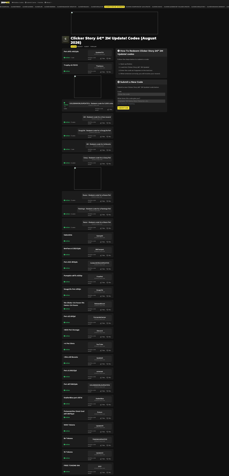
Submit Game (31, 2)
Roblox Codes (19, 2)
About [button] (48, 2)
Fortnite (40, 2)
